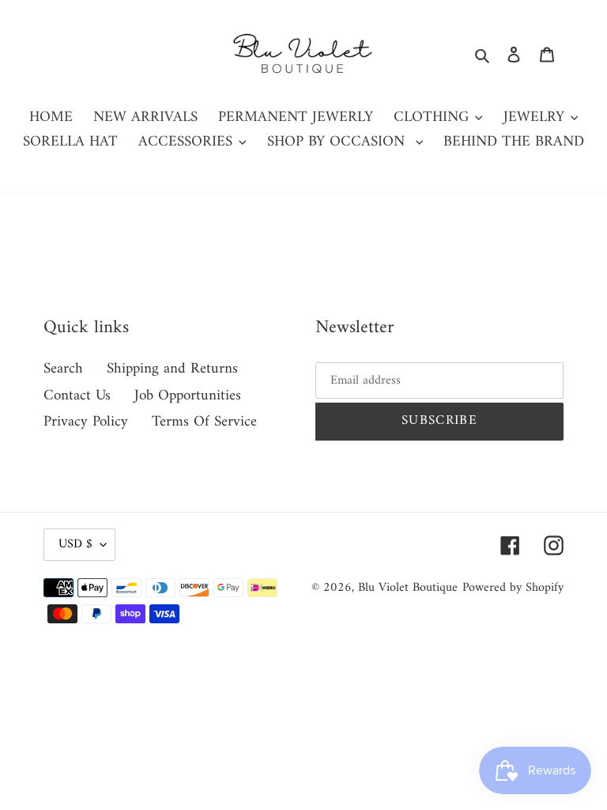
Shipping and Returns (172, 369)
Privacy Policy (85, 422)
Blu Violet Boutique (408, 588)
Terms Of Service (204, 422)
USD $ (75, 544)
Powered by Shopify (513, 588)
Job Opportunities (187, 396)
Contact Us (77, 396)
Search (63, 369)
